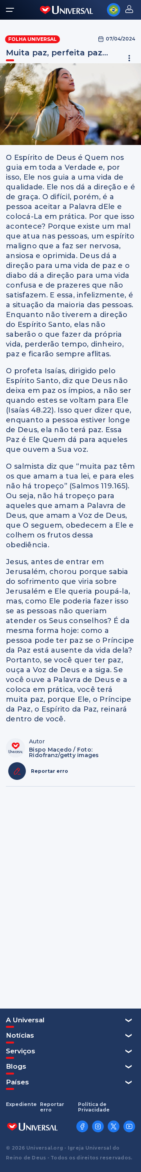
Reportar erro (52, 1107)
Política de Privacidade (94, 1107)
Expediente (21, 1104)
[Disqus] (70, 896)
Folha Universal (32, 39)
